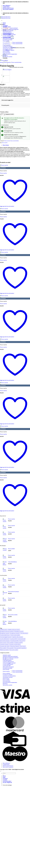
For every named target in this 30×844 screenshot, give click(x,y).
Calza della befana (24, 633)
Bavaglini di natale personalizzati (10, 29)
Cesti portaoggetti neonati (9, 34)
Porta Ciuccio (6, 50)
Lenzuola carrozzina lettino (9, 47)
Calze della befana (7, 32)
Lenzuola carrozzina (4, 644)
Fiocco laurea (22, 640)
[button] (4, 55)
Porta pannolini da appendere (10, 54)
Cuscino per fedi (7, 37)
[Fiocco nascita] (6, 75)
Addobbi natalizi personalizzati (10, 28)
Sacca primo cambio (7, 56)
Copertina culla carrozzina (17, 636)
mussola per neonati (7, 48)
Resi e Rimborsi (6, 5)
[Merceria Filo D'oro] (5, 17)
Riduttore (5, 683)
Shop (4, 24)
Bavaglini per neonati (19, 631)
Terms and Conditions (8, 9)
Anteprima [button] (3, 168)
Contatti (5, 779)
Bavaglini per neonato (8, 30)
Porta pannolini (6, 52)
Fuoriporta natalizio (7, 46)
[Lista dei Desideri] (0, 59)
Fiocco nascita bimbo (17, 43)
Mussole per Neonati (14, 646)
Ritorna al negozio (10, 50)
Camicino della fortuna (8, 33)
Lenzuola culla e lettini (4, 646)
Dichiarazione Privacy (8, 8)
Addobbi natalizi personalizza (14, 629)
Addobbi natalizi (7, 26)
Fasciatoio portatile (7, 39)
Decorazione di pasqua (8, 38)
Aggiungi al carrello (10, 114)
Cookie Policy (6, 6)
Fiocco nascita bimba (17, 42)
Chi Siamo (5, 25)
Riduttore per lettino (4, 649)
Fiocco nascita (7, 140)
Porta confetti (6, 51)
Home (4, 22)
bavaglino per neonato (14, 633)
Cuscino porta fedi (21, 638)
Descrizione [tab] (6, 145)
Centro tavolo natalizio (15, 635)
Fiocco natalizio (10, 642)
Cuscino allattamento (8, 35)
